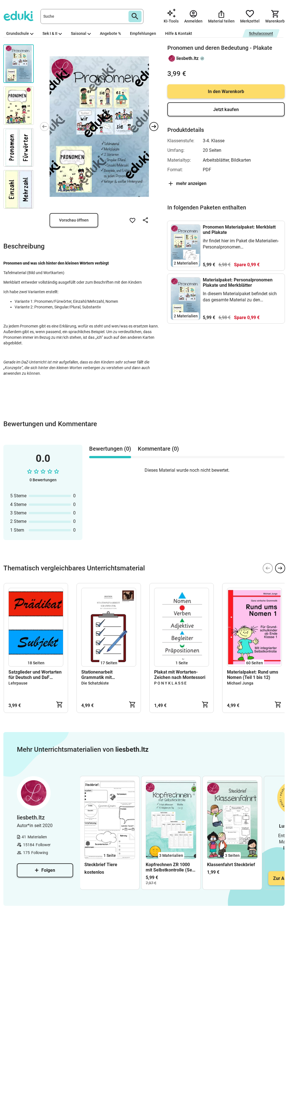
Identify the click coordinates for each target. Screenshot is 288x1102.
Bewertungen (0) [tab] (110, 448)
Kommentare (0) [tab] (158, 448)
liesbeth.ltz (187, 58)
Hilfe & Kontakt (178, 33)
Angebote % (110, 33)
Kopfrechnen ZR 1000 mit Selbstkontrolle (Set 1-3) (170, 867)
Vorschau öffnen (74, 220)
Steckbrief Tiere (100, 864)
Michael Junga (240, 683)
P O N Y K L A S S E (170, 683)
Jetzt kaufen (226, 109)
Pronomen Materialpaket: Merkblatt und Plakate (239, 229)
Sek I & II (49, 33)
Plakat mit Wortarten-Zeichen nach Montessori (179, 674)
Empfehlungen (143, 33)
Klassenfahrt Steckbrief (231, 864)
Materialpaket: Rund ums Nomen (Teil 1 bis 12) (252, 674)
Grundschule (17, 33)
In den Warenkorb (226, 91)
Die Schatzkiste (95, 683)
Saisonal (78, 33)
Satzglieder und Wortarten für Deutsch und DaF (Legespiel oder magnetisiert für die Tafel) (35, 674)
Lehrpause (18, 683)
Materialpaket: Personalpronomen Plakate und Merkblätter (238, 282)
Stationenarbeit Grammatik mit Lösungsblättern (97, 674)
